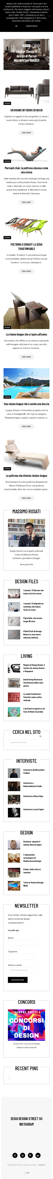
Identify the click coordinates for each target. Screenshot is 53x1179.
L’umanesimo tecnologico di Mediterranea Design (32, 857)
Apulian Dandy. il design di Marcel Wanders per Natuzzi (26, 56)
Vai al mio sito (26, 564)
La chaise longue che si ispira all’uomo (26, 334)
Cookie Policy (32, 26)
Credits (42, 1165)
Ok (16, 26)
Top (27, 1173)
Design (26, 46)
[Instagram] (22, 1155)
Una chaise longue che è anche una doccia (26, 404)
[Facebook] (15, 1155)
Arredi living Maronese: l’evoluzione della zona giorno (33, 682)
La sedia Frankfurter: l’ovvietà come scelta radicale (32, 697)
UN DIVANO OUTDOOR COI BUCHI (26, 110)
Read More (26, 133)
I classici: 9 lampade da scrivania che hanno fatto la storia (33, 606)
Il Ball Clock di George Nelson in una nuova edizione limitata (32, 634)
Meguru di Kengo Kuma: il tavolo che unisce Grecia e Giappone (34, 668)
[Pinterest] (30, 1155)
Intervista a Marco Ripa (33, 796)
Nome (11, 938)
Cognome (12, 951)
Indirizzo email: (15, 965)
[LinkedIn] (38, 1155)
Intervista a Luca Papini (33, 809)
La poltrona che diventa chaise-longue (26, 475)
